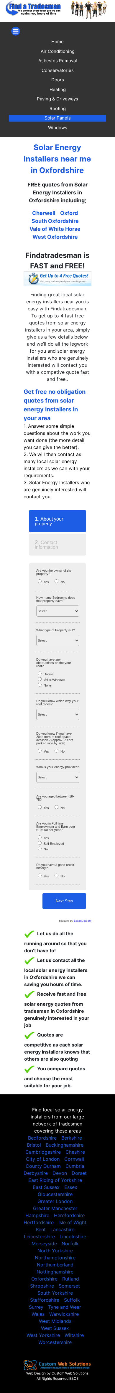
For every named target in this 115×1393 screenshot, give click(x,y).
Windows (57, 127)
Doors (57, 80)
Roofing (58, 108)
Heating (58, 89)
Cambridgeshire (43, 1152)
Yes (46, 582)
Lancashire (62, 1229)
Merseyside (44, 1243)
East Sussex (46, 1187)
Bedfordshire (42, 1138)
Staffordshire (44, 1300)
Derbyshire (36, 1173)
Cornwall (74, 1159)
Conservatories (58, 70)
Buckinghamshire (64, 1145)
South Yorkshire (55, 1293)
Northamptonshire (55, 1258)
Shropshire (42, 1286)
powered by (75, 920)
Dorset (79, 1173)
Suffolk (72, 1300)
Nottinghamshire (55, 1272)
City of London (43, 1159)
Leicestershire (39, 1236)
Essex (70, 1187)
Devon (59, 1173)
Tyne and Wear (64, 1307)
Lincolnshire (73, 1236)
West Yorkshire (43, 1335)
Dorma (48, 674)
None (47, 685)
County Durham (43, 1166)
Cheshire (75, 1152)
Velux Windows (54, 680)
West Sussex (55, 1328)
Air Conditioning (58, 51)
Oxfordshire (44, 1279)
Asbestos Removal (57, 60)
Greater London (55, 1201)
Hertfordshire (39, 1222)
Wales (38, 1314)
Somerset (69, 1286)
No (62, 582)
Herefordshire (69, 1215)
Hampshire (37, 1215)
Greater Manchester (55, 1208)
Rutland (70, 1279)
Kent (41, 1229)
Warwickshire (64, 1314)
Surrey (36, 1307)
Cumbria (74, 1166)
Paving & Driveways (57, 99)
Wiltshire (74, 1335)
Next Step (64, 901)
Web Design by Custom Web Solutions (57, 1373)
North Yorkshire (55, 1251)
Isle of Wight (72, 1222)
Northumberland (55, 1265)
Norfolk (70, 1243)
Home (57, 41)
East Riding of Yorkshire (55, 1180)
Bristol (34, 1145)
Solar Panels (58, 118)
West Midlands (55, 1321)
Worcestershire (55, 1342)
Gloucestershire (55, 1194)
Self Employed (54, 843)
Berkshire (71, 1138)
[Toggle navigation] (15, 31)
